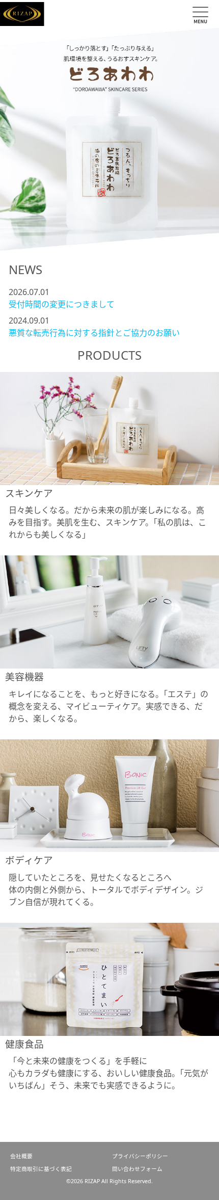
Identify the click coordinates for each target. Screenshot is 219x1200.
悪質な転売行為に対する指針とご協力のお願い (94, 332)
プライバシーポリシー (140, 1156)
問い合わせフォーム (137, 1168)
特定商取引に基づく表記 (41, 1168)
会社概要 (21, 1156)
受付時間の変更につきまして (62, 304)
